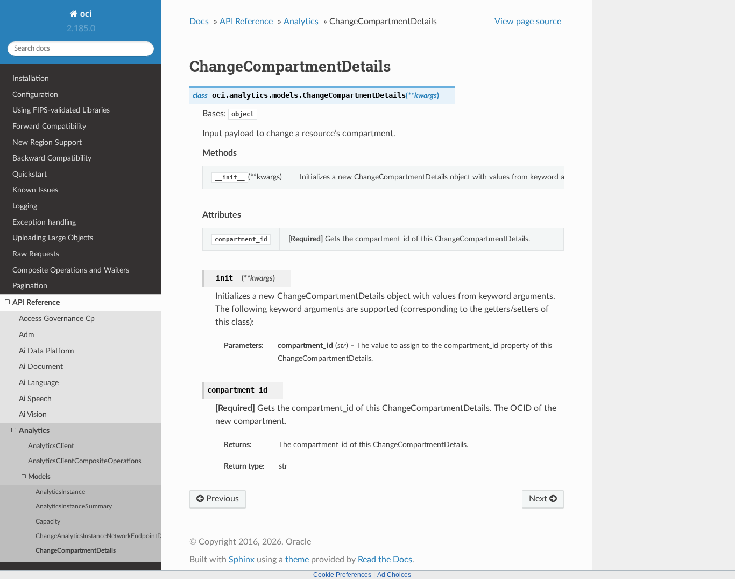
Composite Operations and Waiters (70, 270)
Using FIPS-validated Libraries (61, 110)
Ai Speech (35, 399)
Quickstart (29, 174)
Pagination (29, 286)
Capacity (48, 522)
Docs (199, 21)
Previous (221, 498)
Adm (26, 335)
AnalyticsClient (51, 446)
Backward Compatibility (51, 158)
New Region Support (47, 142)
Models (39, 476)
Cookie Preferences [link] (342, 574)
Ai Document (41, 366)
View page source (527, 21)
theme (297, 559)
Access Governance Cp (57, 319)
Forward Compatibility (49, 126)
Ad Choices (394, 574)
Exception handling (44, 222)
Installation (30, 78)
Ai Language (39, 383)
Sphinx (242, 559)
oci (84, 14)
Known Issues (35, 190)
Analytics (34, 431)
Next (539, 498)
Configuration (35, 94)
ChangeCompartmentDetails (76, 551)
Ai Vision (33, 414)
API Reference (36, 302)
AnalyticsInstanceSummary (74, 507)
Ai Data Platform (46, 351)
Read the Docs (385, 559)
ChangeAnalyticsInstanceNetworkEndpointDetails (98, 536)
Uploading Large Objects (52, 238)
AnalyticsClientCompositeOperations (85, 461)
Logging (24, 206)
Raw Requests (35, 254)
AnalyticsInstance (60, 492)
